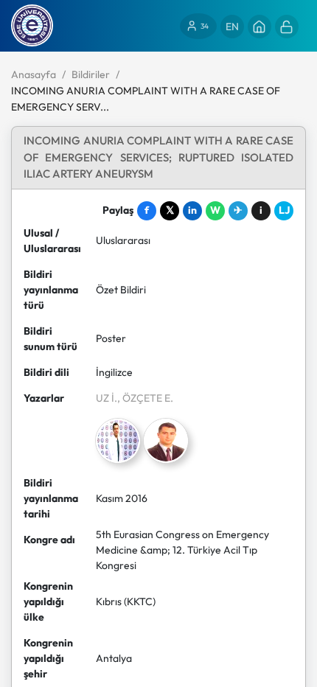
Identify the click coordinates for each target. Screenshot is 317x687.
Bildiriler (91, 74)
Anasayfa (33, 74)
